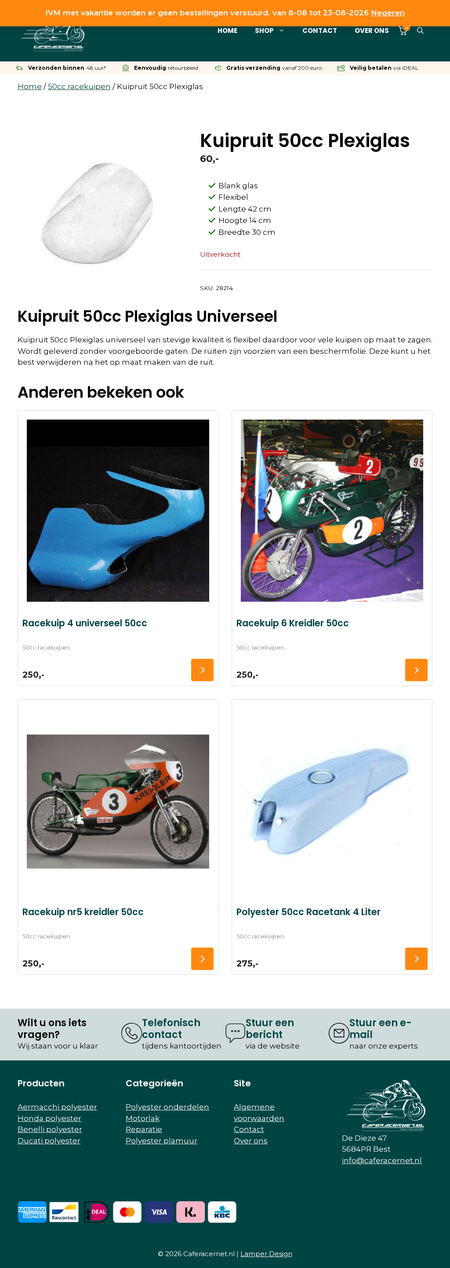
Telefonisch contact (171, 1028)
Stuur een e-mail (380, 1028)
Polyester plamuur (161, 1140)
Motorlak (143, 1118)
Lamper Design (266, 1254)
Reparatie (144, 1129)
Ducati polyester (49, 1140)
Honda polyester (49, 1118)
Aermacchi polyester (57, 1107)
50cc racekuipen (79, 86)
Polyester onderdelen (167, 1107)
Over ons (372, 30)
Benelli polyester (50, 1129)
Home (227, 30)
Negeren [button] (388, 12)
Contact (319, 30)
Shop (264, 30)
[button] (420, 31)
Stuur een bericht (270, 1028)
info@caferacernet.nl (382, 1160)
